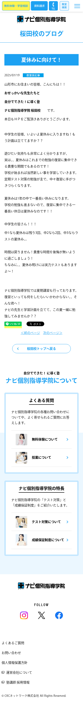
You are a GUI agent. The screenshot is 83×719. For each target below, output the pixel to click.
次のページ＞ (52, 332)
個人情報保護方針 (14, 662)
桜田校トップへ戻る (41, 348)
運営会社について (19, 672)
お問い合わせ (11, 652)
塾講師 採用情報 (18, 682)
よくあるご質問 (13, 643)
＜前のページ (30, 332)
